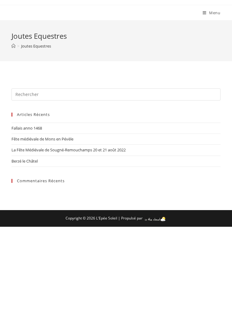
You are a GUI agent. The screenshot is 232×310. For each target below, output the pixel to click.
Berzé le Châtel (24, 161)
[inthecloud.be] (155, 218)
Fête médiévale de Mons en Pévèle (42, 139)
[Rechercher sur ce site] (115, 94)
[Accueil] (13, 46)
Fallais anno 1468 (26, 128)
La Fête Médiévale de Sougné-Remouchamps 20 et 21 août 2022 (68, 150)
